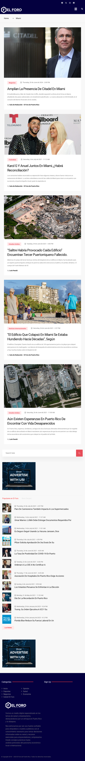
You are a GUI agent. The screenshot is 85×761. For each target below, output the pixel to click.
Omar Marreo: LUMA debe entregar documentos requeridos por (42, 520)
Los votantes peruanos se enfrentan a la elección (36, 587)
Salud (25, 691)
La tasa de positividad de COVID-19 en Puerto (34, 553)
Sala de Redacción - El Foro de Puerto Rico (24, 105)
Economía (27, 694)
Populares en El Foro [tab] (10, 498)
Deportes (6, 691)
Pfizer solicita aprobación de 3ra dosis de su (34, 542)
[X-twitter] (66, 2)
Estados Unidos (14, 244)
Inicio (5, 689)
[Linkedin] (73, 2)
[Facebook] (62, 2)
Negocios (12, 83)
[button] (75, 9)
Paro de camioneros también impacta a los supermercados (41, 509)
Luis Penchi (13, 270)
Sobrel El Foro (8, 697)
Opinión (26, 689)
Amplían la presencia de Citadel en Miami (36, 89)
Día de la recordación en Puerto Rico (30, 598)
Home (6, 18)
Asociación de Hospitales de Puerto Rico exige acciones (39, 576)
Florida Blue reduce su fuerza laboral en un (34, 620)
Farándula (12, 160)
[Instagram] (70, 2)
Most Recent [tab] (26, 498)
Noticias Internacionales (17, 328)
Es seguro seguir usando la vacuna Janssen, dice (36, 531)
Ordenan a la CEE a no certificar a (29, 565)
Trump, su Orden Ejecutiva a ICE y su (30, 609)
